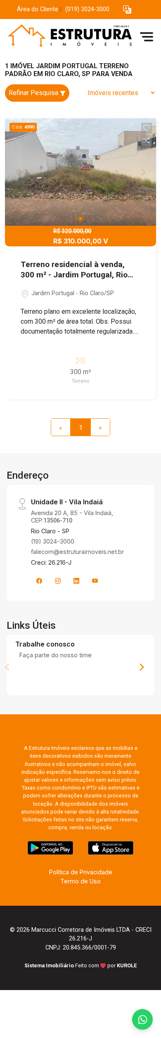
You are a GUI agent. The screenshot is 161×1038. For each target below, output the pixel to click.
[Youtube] (95, 581)
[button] (127, 9)
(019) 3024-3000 (87, 9)
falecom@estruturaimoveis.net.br (77, 551)
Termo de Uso (80, 881)
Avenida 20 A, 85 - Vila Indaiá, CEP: (72, 516)
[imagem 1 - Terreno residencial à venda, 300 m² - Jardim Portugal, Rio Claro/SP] (80, 172)
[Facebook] (39, 581)
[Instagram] (58, 581)
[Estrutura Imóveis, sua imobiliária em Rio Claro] (67, 36)
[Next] (141, 667)
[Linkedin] (76, 581)
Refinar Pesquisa (34, 93)
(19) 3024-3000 (52, 541)
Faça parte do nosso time (55, 655)
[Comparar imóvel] (146, 140)
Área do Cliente (37, 9)
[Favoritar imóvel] (146, 128)
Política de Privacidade (80, 872)
